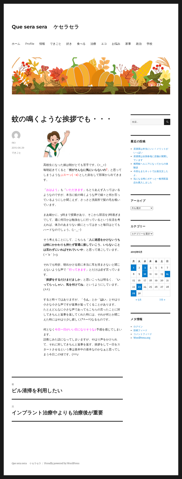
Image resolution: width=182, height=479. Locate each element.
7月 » (162, 299)
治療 (93, 43)
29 (133, 293)
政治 (139, 43)
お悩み (116, 43)
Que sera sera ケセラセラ (45, 27)
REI (14, 142)
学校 (149, 43)
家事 (128, 43)
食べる (81, 43)
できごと (55, 43)
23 (139, 286)
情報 (42, 43)
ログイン (138, 326)
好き (69, 43)
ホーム (16, 43)
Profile (29, 43)
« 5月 (138, 299)
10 (145, 274)
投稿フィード (140, 330)
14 (167, 274)
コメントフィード (142, 334)
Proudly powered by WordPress (61, 463)
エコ (104, 43)
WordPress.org (141, 337)
